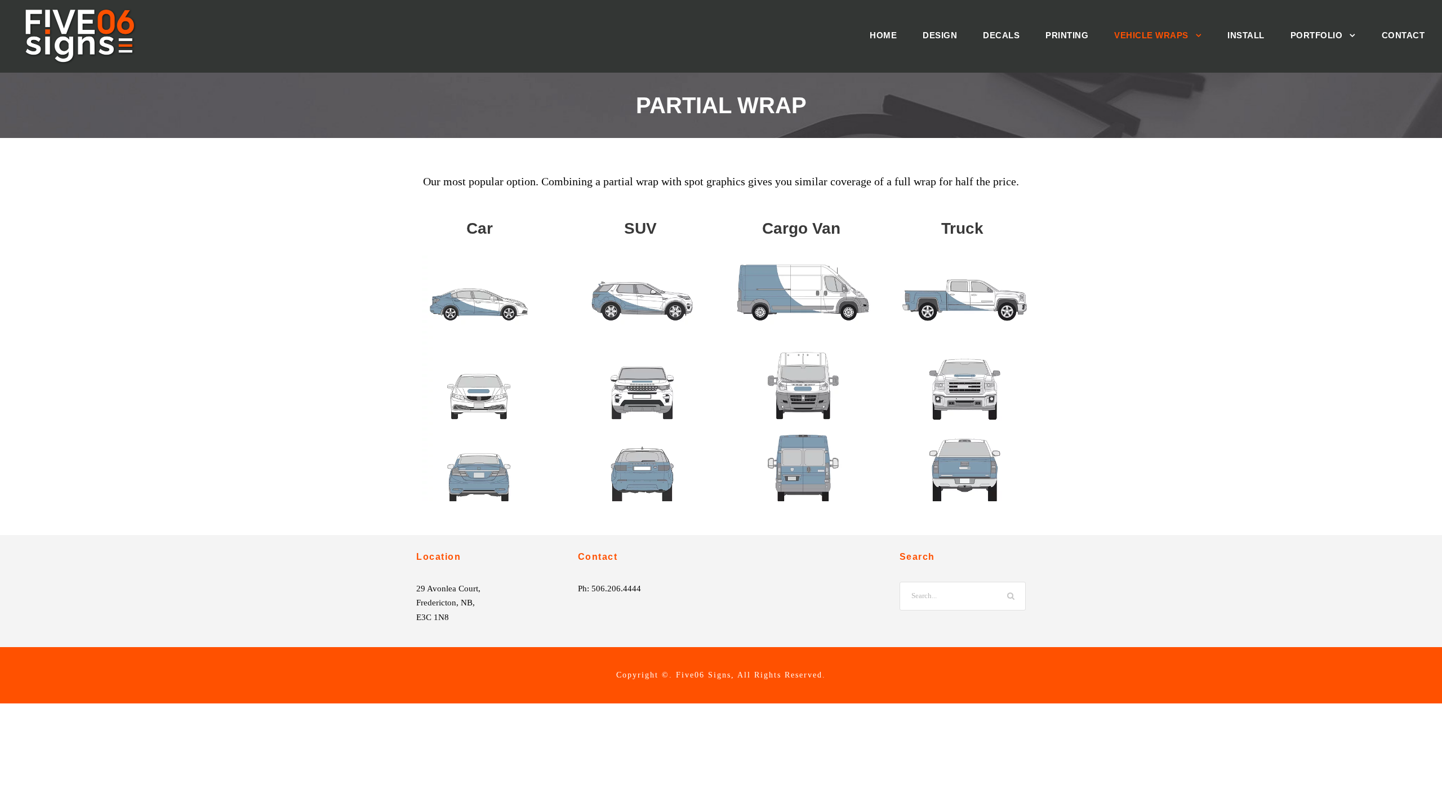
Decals (1001, 35)
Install (1246, 35)
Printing (1066, 35)
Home (883, 35)
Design (940, 35)
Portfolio (1316, 35)
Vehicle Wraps (1151, 35)
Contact (1403, 35)
